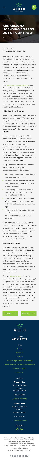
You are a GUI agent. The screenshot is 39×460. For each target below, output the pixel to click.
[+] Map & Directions (19, 399)
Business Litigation (19, 368)
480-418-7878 (19, 339)
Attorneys (19, 353)
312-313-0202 (19, 416)
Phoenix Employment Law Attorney (19, 361)
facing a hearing (15, 276)
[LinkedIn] (21, 429)
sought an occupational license (18, 85)
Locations (19, 357)
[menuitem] (10, 450)
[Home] (19, 7)
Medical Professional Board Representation (19, 365)
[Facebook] (17, 429)
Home (19, 349)
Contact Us (19, 372)
